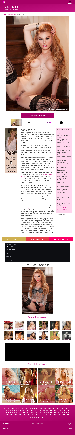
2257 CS (70, 427)
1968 (23, 415)
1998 (31, 410)
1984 (23, 413)
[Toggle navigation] (70, 2)
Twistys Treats (5, 428)
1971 (11, 415)
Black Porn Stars (6, 423)
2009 (53, 408)
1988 (7, 413)
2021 (5, 408)
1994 (47, 410)
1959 (59, 415)
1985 (19, 413)
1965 (35, 415)
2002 (15, 410)
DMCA (70, 425)
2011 (45, 408)
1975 (59, 413)
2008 (57, 408)
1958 (63, 415)
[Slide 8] (44, 312)
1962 (47, 415)
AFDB (58, 209)
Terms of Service (69, 424)
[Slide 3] (31, 312)
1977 (51, 413)
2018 (17, 408)
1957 (68, 415)
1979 (43, 413)
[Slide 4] (33, 312)
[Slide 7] (41, 312)
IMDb (64, 207)
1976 (55, 413)
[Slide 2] (28, 312)
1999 (27, 410)
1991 (59, 410)
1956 (31, 417)
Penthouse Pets (6, 427)
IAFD (68, 207)
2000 (23, 410)
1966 (31, 415)
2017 (21, 408)
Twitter (59, 211)
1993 (51, 410)
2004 (7, 410)
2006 (65, 408)
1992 (55, 410)
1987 (11, 413)
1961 (51, 415)
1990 (63, 410)
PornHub (64, 209)
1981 (35, 413)
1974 (63, 413)
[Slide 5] (36, 312)
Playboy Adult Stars (11, 14)
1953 (43, 417)
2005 (70, 408)
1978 (47, 413)
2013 (37, 408)
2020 (9, 408)
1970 (15, 415)
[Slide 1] (26, 312)
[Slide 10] (49, 312)
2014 (33, 408)
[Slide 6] (39, 312)
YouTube (64, 211)
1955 (35, 417)
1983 (27, 413)
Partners (70, 428)
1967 (27, 415)
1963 (43, 415)
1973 (68, 413)
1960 (55, 415)
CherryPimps (5, 424)
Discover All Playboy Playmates (37, 364)
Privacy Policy (69, 423)
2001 (19, 410)
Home (4, 14)
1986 (15, 413)
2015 (29, 408)
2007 (61, 408)
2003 (11, 410)
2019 (13, 408)
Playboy (59, 207)
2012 (41, 408)
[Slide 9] (47, 312)
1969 (19, 415)
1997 (35, 410)
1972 (7, 415)
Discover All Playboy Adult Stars (37, 316)
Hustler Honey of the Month (29, 208)
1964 (39, 415)
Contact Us (70, 429)
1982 (31, 413)
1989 (68, 410)
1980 (39, 413)
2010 (49, 408)
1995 (43, 410)
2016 (25, 408)
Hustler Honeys (6, 425)
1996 (39, 410)
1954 (39, 417)
